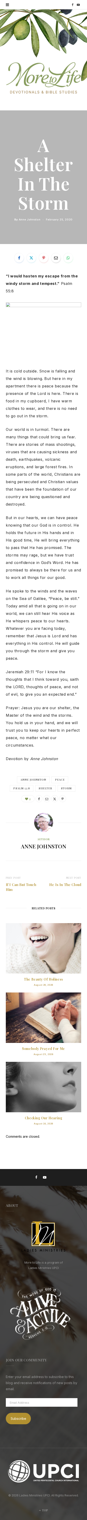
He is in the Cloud (65, 884)
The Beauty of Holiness (43, 979)
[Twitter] (31, 257)
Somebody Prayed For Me (43, 1048)
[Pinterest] (43, 257)
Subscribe (18, 1419)
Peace (60, 779)
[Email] (56, 257)
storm (66, 788)
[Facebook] (19, 257)
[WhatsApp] (68, 257)
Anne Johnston (30, 219)
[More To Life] (43, 78)
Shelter (45, 788)
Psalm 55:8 (21, 788)
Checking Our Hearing (43, 1118)
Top (44, 1510)
